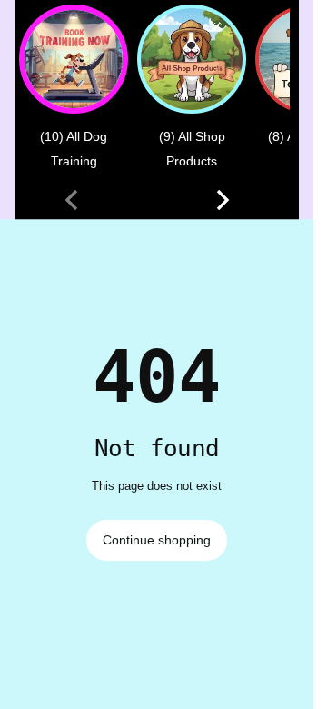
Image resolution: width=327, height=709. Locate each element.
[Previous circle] (71, 200)
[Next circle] (222, 200)
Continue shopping (157, 540)
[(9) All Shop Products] (191, 59)
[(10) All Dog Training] (73, 59)
